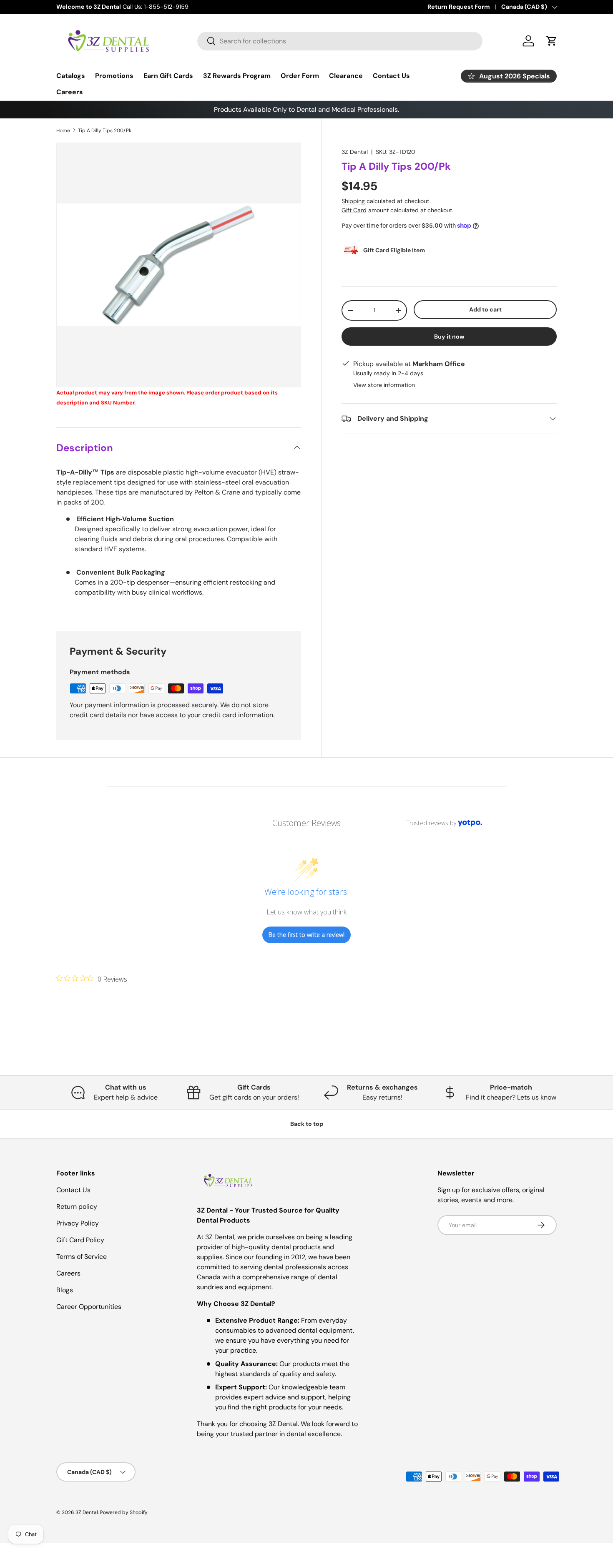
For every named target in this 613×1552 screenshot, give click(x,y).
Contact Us (391, 75)
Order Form (300, 75)
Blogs (64, 1290)
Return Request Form (458, 6)
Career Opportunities (88, 1306)
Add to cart (485, 309)
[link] (91, 978)
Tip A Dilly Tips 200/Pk (104, 130)
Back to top (306, 1124)
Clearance (346, 75)
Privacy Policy (77, 1223)
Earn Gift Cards (168, 75)
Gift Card (354, 210)
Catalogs (70, 75)
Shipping (353, 201)
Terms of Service (81, 1256)
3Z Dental (355, 152)
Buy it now (449, 336)
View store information (384, 385)
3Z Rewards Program (237, 75)
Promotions (114, 75)
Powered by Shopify (124, 1512)
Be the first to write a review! (306, 935)
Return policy (76, 1206)
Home (63, 130)
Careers (69, 92)
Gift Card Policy (80, 1240)
